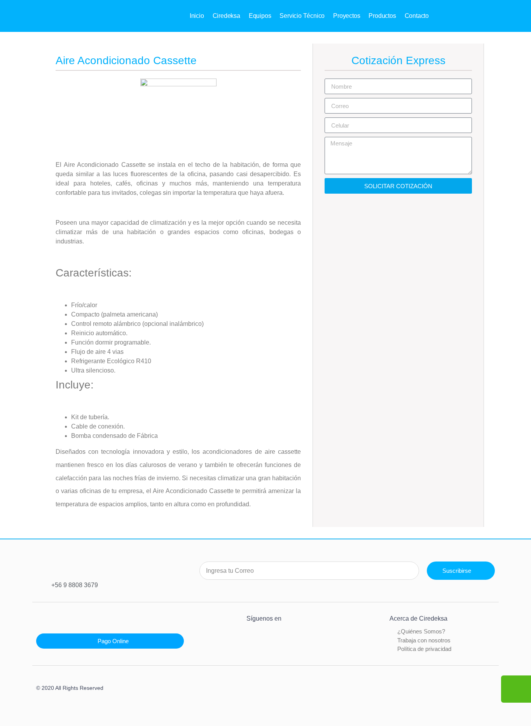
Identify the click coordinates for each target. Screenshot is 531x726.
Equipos (260, 15)
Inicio (197, 15)
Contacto (417, 15)
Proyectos (346, 15)
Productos (382, 15)
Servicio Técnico (302, 15)
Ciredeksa (226, 15)
